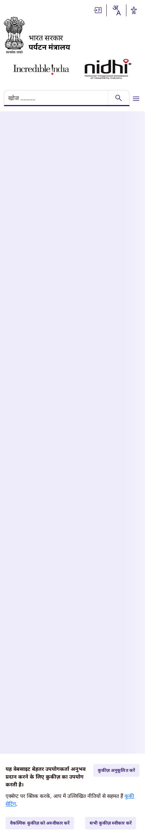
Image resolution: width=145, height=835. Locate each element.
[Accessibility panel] (134, 10)
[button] (98, 10)
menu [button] (136, 98)
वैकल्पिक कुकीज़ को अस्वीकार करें (40, 823)
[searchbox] (56, 98)
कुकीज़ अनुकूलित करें (116, 770)
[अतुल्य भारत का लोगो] (41, 70)
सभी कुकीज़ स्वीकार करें (111, 823)
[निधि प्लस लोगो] (108, 70)
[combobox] (116, 10)
